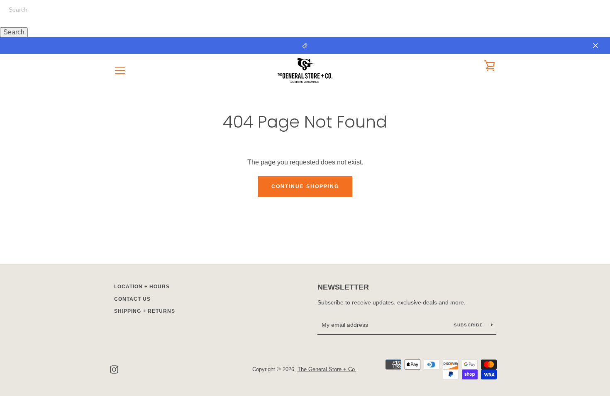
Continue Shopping (305, 186)
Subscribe (469, 325)
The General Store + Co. (327, 369)
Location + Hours (142, 287)
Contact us (132, 299)
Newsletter (343, 287)
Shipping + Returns (144, 311)
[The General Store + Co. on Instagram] (114, 368)
